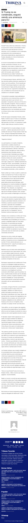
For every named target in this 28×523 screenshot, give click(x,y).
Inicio (2, 7)
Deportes (3, 487)
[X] (6, 25)
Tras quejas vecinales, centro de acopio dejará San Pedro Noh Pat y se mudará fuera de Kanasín (13, 472)
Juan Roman (5, 22)
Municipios (3, 475)
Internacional (7, 7)
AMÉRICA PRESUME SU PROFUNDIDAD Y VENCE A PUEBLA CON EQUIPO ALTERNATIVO (13, 485)
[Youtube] (22, 442)
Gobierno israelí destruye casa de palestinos (7, 411)
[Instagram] (17, 442)
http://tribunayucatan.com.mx (14, 431)
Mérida (3, 482)
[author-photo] (14, 428)
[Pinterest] (9, 25)
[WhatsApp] (12, 25)
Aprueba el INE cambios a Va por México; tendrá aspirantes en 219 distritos (20, 413)
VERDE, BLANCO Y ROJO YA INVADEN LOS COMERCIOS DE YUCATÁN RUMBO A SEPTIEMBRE (12, 479)
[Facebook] (2, 25)
